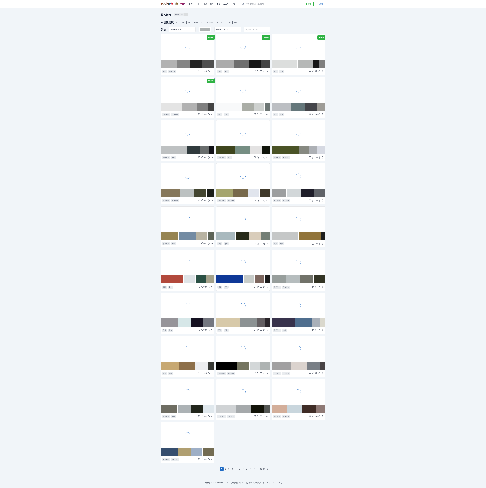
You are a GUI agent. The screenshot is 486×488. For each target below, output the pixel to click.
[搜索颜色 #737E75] (265, 236)
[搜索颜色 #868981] (304, 150)
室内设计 (286, 201)
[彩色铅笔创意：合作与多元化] (187, 262)
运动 (226, 287)
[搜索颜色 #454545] (265, 64)
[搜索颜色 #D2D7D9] (294, 193)
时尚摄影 (277, 416)
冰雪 (284, 330)
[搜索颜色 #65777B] (298, 107)
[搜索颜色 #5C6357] (211, 236)
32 (261, 469)
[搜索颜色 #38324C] (283, 322)
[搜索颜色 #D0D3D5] (226, 409)
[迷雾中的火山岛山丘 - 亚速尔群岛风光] (242, 133)
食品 (164, 373)
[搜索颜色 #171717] (255, 64)
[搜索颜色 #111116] (211, 150)
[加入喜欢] (199, 71)
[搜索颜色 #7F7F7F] (322, 64)
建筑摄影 (166, 201)
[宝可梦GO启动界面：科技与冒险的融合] (187, 305)
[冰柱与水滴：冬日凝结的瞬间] (298, 305)
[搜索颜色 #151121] (197, 322)
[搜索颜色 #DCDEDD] (285, 64)
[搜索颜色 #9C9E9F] (279, 193)
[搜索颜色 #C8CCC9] (249, 279)
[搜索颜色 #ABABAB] (225, 64)
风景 (226, 114)
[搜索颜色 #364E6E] (169, 452)
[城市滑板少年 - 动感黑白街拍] (187, 46)
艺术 (164, 287)
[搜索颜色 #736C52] (208, 452)
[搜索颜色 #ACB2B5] (184, 409)
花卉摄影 (221, 373)
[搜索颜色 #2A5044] (201, 279)
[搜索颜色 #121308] (257, 409)
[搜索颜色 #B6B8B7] (305, 64)
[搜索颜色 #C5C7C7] (285, 236)
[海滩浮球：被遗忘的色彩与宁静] (298, 219)
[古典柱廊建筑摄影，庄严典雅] (242, 305)
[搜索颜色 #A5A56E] (224, 193)
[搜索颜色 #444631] (200, 193)
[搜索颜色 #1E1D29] (307, 193)
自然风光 (221, 158)
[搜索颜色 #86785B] (170, 193)
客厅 (223, 22)
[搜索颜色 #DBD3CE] (299, 366)
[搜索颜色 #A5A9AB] (243, 409)
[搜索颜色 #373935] (211, 366)
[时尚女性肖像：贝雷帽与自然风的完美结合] (298, 391)
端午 (196, 22)
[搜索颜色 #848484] (183, 64)
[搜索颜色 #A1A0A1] (281, 366)
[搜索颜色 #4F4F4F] (208, 64)
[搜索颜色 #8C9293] (249, 322)
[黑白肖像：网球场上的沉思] (298, 46)
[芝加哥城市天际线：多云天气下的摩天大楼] (187, 133)
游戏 (164, 330)
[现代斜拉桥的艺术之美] (242, 90)
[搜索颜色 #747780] (208, 322)
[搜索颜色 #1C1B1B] (267, 279)
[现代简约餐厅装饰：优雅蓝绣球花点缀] (298, 176)
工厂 (202, 22)
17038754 (275, 483)
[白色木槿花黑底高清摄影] (242, 348)
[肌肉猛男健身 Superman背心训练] (242, 262)
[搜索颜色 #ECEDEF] (201, 366)
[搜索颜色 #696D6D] (204, 150)
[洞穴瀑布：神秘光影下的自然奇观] (187, 391)
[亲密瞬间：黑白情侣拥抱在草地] (242, 46)
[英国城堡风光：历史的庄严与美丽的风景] (242, 176)
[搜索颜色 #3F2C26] (309, 409)
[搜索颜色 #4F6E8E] (303, 322)
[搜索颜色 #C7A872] (170, 366)
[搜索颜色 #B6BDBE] (293, 279)
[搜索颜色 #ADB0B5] (313, 150)
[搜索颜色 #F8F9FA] (229, 107)
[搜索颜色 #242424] (196, 64)
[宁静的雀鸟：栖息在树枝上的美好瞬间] (298, 262)
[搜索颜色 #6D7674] (267, 107)
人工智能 (210, 22)
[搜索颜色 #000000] (226, 366)
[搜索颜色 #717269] (307, 279)
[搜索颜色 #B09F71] (184, 452)
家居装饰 (277, 201)
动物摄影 (286, 287)
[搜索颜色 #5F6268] (319, 193)
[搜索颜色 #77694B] (240, 193)
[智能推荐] (208, 71)
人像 (226, 71)
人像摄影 (175, 114)
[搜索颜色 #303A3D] (193, 150)
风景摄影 (286, 158)
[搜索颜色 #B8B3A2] (202, 236)
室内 (235, 22)
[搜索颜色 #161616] (316, 64)
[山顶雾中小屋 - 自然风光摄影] (187, 435)
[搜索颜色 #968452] (170, 236)
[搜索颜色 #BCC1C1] (187, 193)
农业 (173, 244)
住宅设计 (175, 201)
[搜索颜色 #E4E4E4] (171, 107)
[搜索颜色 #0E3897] (230, 279)
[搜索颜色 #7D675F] (260, 279)
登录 (309, 4)
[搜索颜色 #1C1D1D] (323, 236)
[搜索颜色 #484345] (322, 366)
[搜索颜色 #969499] (169, 322)
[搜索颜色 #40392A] (265, 193)
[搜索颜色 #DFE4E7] (190, 279)
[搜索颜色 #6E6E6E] (241, 64)
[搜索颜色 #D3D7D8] (255, 366)
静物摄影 (231, 373)
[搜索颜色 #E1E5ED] (254, 193)
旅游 (229, 158)
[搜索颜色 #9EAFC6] (197, 452)
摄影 (164, 71)
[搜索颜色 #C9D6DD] (294, 409)
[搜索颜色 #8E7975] (320, 409)
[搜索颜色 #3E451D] (225, 150)
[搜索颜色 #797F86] (313, 366)
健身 (219, 287)
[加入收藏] (202, 71)
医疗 (177, 22)
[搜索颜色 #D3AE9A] (279, 409)
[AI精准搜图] (212, 71)
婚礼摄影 (166, 114)
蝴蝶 (184, 22)
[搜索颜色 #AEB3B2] (264, 366)
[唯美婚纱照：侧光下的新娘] (187, 90)
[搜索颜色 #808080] (202, 107)
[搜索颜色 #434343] (211, 107)
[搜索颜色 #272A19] (242, 236)
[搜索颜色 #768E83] (242, 150)
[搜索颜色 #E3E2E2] (256, 150)
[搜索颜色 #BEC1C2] (174, 150)
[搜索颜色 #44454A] (311, 107)
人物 (229, 22)
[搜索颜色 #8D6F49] (187, 366)
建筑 (219, 114)
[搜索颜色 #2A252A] (267, 322)
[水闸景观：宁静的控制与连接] (298, 90)
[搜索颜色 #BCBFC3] (281, 107)
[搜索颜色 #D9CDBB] (255, 236)
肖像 (281, 71)
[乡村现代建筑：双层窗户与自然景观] (187, 176)
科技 (170, 330)
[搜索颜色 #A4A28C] (210, 279)
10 (254, 469)
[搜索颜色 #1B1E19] (210, 193)
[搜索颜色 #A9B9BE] (226, 236)
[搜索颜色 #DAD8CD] (322, 322)
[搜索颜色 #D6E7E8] (184, 322)
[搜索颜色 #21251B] (197, 409)
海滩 (226, 244)
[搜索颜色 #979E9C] (279, 279)
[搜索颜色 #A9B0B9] (316, 322)
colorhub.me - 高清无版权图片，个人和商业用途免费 (240, 483)
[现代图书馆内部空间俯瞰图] (298, 348)
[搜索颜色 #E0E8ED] (208, 409)
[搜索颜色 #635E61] (261, 322)
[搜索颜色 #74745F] (243, 366)
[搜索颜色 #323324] (319, 279)
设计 (170, 287)
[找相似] (205, 71)
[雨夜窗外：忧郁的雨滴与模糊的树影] (242, 391)
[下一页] (268, 469)
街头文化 (172, 71)
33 (264, 469)
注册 (321, 4)
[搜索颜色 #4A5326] (286, 150)
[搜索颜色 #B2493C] (172, 279)
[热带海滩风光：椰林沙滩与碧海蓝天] (242, 219)
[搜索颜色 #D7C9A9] (228, 322)
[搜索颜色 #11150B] (266, 150)
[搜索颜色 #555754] (267, 409)
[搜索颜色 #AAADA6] (248, 107)
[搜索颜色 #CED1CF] (259, 107)
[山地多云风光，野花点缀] (298, 133)
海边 (190, 22)
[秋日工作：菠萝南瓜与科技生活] (187, 348)
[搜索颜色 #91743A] (310, 236)
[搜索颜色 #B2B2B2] (169, 64)
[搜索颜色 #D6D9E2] (321, 150)
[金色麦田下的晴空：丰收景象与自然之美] (187, 219)
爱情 (219, 71)
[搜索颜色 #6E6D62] (169, 409)
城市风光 (166, 158)
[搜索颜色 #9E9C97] (321, 107)
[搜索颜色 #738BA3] (187, 236)
